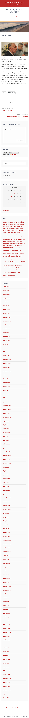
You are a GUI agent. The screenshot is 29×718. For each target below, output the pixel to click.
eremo (13, 235)
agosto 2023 (6, 421)
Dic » (7, 210)
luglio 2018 (6, 651)
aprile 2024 (6, 390)
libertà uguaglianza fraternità (12, 245)
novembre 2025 (7, 321)
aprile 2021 (6, 525)
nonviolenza (8, 256)
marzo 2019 (6, 621)
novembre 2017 (7, 682)
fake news (22, 235)
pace (9, 259)
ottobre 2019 (6, 594)
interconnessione (21, 243)
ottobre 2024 (6, 367)
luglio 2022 (6, 471)
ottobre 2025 (6, 325)
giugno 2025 (6, 336)
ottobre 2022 (6, 459)
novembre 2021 (7, 502)
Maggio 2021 (6, 521)
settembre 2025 (7, 329)
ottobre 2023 (6, 413)
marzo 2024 (6, 394)
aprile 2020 (6, 571)
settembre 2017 (7, 690)
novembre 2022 (7, 455)
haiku (16, 239)
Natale (20, 253)
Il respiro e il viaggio (14, 11)
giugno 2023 (6, 429)
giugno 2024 (6, 382)
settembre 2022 (7, 463)
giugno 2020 (6, 563)
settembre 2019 (7, 598)
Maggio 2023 (6, 432)
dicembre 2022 (7, 452)
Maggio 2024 (6, 386)
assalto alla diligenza (14, 222)
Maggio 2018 (6, 659)
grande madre (5, 239)
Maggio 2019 (6, 613)
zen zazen (5, 275)
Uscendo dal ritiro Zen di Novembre (17, 115)
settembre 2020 (7, 552)
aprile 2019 (6, 617)
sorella (14, 268)
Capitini (18, 224)
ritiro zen (17, 265)
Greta (9, 239)
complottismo (5, 228)
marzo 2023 (6, 440)
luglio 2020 (6, 559)
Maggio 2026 (6, 298)
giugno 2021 (6, 517)
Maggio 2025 (6, 340)
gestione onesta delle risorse (12, 236)
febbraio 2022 (6, 490)
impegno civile (7, 241)
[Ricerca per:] (14, 163)
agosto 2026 (6, 286)
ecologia (5, 235)
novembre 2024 (7, 363)
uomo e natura (5, 270)
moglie (17, 253)
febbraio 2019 (6, 625)
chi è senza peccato (9, 226)
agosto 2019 (6, 601)
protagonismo (22, 263)
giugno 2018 (6, 655)
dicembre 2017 (7, 678)
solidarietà (10, 268)
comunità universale (18, 228)
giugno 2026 (6, 294)
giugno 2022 (6, 475)
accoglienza (6, 222)
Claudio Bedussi (14, 38)
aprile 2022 (6, 482)
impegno (21, 239)
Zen (12, 102)
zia (8, 275)
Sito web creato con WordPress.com (14, 707)
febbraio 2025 (6, 352)
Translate (14, 154)
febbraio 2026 (6, 309)
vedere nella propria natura (18, 270)
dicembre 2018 (7, 632)
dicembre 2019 (7, 586)
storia (17, 268)
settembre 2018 (7, 644)
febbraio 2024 (6, 398)
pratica (23, 262)
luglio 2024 (6, 379)
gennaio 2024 (6, 402)
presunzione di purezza (13, 263)
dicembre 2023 (7, 405)
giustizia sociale (21, 236)
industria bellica (14, 243)
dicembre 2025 (7, 317)
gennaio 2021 (6, 536)
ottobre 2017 (6, 686)
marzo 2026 (6, 306)
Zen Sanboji (22, 273)
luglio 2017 (6, 698)
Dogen (22, 232)
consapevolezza (6, 230)
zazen (13, 272)
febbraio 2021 (6, 532)
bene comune (6, 224)
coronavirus (13, 230)
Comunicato (11, 228)
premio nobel (5, 263)
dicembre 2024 (7, 359)
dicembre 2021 (7, 498)
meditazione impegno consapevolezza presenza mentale (12, 250)
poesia (19, 261)
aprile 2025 (6, 344)
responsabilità (11, 265)
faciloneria (17, 235)
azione (22, 222)
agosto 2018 (6, 648)
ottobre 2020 (6, 548)
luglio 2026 (6, 290)
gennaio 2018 (6, 675)
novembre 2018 (7, 636)
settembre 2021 (7, 509)
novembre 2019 (7, 590)
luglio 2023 (6, 425)
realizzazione (5, 265)
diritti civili (16, 232)
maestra (20, 245)
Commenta (20, 140)
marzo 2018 (6, 667)
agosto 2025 (6, 332)
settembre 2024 (7, 371)
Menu (15, 16)
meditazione (8, 247)
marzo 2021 (6, 528)
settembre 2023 (7, 417)
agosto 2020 (6, 555)
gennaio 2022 (6, 494)
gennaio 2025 (6, 355)
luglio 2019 (6, 605)
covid (19, 230)
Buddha (15, 224)
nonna (23, 253)
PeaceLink (16, 259)
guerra (13, 239)
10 (11, 197)
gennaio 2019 (6, 628)
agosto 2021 (6, 513)
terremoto (22, 268)
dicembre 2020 (7, 540)
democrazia (7, 232)
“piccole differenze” (12, 275)
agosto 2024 (6, 375)
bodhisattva (11, 224)
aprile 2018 (6, 663)
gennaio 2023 (6, 448)
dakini (21, 230)
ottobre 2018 (6, 640)
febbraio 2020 (6, 578)
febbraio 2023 (6, 444)
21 (24, 200)
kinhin (4, 245)
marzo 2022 (6, 486)
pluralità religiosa (14, 261)
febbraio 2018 (6, 671)
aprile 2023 (6, 436)
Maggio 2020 (6, 567)
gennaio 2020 (6, 582)
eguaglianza (9, 235)
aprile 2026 (6, 302)
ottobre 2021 (6, 505)
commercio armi (17, 226)
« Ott (4, 210)
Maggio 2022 (6, 478)
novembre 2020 (7, 544)
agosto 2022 (6, 467)
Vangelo (10, 270)
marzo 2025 (6, 348)
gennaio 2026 (6, 313)
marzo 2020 (6, 575)
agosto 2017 (6, 694)
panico (12, 259)
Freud (4, 236)
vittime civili (7, 273)
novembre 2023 (7, 409)
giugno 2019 (6, 609)
